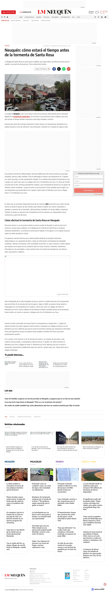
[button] (2, 17)
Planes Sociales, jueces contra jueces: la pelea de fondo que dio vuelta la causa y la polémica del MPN (15, 501)
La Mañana (46, 46)
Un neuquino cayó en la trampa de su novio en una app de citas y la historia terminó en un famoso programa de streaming (15, 517)
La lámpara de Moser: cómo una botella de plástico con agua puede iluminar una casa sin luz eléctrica (92, 553)
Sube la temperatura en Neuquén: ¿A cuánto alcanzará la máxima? (93, 447)
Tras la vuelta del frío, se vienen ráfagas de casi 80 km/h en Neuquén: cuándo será (26, 365)
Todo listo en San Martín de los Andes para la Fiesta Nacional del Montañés (15, 533)
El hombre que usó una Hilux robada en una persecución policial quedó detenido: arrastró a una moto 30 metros (41, 530)
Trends (74, 577)
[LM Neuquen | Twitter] (99, 17)
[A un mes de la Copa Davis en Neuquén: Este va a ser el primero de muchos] (41, 438)
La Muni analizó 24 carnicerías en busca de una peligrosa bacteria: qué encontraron (14, 487)
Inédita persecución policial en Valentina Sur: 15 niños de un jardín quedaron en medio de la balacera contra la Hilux (60, 366)
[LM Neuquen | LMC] (25, 12)
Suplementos (75, 579)
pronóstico (37, 416)
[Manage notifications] (105, 584)
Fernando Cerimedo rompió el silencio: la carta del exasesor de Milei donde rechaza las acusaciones (67, 488)
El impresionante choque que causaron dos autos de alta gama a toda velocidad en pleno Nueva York (67, 516)
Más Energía (55, 17)
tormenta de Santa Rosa (24, 416)
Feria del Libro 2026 (15, 20)
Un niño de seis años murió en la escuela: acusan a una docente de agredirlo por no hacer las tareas (67, 547)
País (73, 17)
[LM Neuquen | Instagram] (102, 17)
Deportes (86, 573)
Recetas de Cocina (45, 20)
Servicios (86, 579)
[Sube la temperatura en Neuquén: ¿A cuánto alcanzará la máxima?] (92, 438)
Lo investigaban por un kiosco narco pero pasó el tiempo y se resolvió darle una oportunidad (41, 515)
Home (20, 17)
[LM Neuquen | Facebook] (95, 17)
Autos (78, 17)
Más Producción (65, 17)
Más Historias (35, 20)
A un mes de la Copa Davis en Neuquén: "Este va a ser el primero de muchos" (33, 402)
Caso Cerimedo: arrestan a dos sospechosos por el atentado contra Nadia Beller (67, 502)
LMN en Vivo (26, 20)
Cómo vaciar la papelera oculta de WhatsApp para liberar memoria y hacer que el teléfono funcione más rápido (92, 520)
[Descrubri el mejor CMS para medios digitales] (98, 591)
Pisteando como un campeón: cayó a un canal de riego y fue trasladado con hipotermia (41, 487)
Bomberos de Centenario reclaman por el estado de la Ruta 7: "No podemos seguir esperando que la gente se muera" (41, 501)
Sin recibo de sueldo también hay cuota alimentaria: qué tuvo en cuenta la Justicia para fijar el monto (42, 405)
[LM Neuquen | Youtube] (105, 17)
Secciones (87, 577)
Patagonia (75, 573)
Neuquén (38, 17)
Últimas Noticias (29, 17)
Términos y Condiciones (77, 581)
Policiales (46, 17)
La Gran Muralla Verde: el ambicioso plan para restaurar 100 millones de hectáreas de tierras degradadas (92, 488)
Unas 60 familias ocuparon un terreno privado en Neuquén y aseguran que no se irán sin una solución (42, 399)
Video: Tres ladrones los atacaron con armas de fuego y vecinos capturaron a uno (41, 544)
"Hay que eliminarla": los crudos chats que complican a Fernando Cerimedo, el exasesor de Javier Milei (67, 532)
